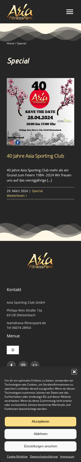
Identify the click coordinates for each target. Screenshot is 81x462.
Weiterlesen (16, 195)
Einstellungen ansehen (40, 446)
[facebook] (11, 365)
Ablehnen (40, 434)
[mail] (35, 365)
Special (37, 191)
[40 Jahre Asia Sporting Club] (40, 112)
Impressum (67, 456)
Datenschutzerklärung (44, 456)
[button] (74, 372)
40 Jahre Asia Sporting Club (35, 155)
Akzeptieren (40, 421)
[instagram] (23, 365)
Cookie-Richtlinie (17, 456)
